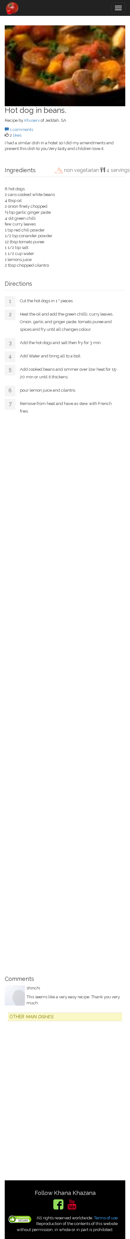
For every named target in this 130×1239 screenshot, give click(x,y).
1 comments (21, 129)
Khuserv (32, 120)
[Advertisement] (65, 694)
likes (17, 135)
